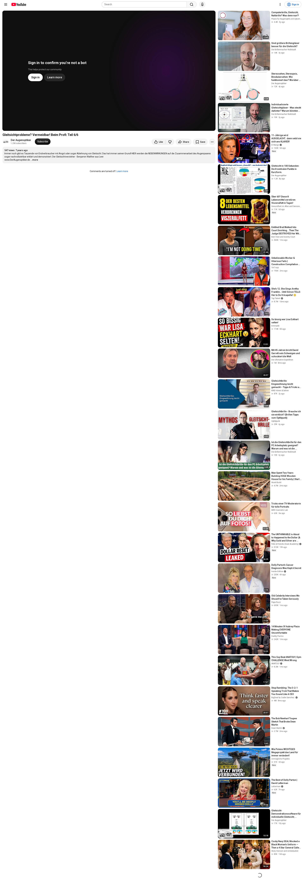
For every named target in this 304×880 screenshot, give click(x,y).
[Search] (192, 4)
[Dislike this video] (169, 142)
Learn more (122, 171)
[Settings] (280, 4)
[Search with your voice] (202, 4)
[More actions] (212, 142)
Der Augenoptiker (21, 140)
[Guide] (6, 4)
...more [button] (34, 160)
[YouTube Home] (18, 4)
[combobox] (145, 4)
